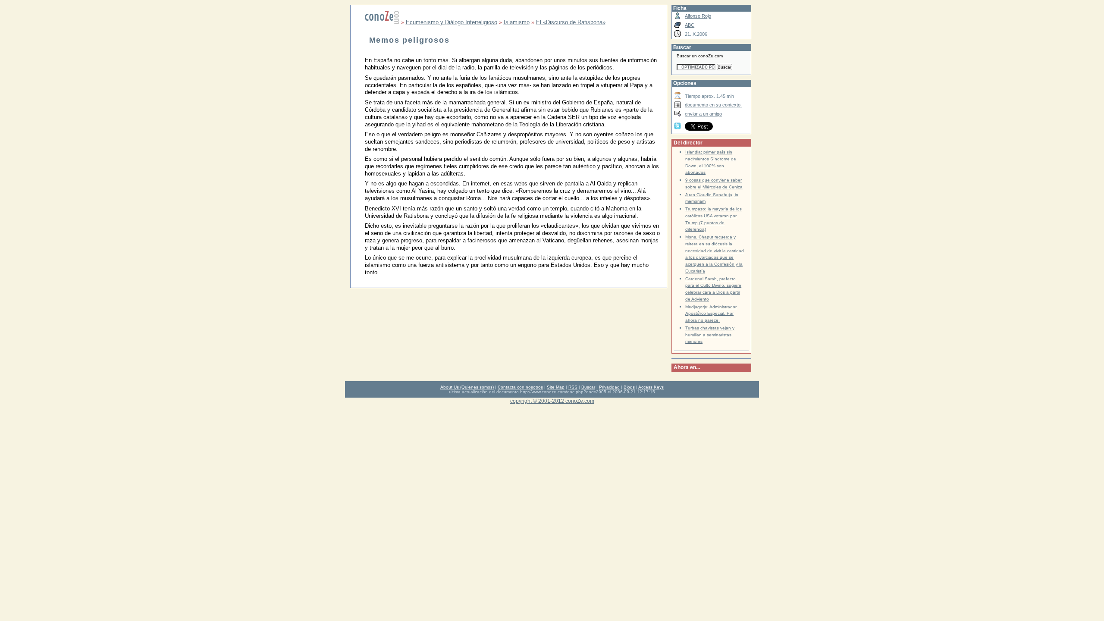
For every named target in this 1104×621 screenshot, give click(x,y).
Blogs (629, 387)
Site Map (556, 387)
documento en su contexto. (713, 104)
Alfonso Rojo (698, 16)
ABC (689, 25)
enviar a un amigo (703, 113)
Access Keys (651, 387)
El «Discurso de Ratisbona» (570, 22)
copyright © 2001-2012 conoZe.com (552, 401)
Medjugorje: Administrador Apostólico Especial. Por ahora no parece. (711, 313)
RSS (572, 387)
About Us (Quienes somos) (467, 387)
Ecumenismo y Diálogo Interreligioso (451, 22)
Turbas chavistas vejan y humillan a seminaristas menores (709, 335)
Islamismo (517, 22)
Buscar (588, 387)
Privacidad (609, 387)
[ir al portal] (382, 22)
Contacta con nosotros (520, 387)
